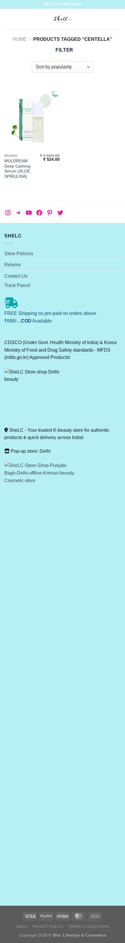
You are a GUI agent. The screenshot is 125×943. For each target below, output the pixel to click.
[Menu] (7, 19)
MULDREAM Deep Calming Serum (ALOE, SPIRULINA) (17, 169)
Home (20, 39)
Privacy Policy (48, 927)
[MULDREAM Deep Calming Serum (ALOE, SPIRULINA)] (32, 117)
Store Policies (18, 253)
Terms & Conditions (88, 927)
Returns (12, 264)
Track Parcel (17, 285)
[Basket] (118, 19)
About (22, 927)
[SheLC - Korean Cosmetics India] (62, 19)
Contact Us (15, 276)
